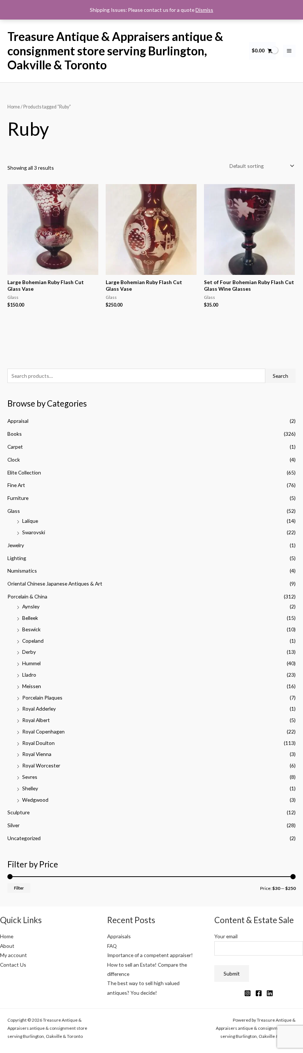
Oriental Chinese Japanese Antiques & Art (54, 583)
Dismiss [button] (204, 10)
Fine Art (16, 485)
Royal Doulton (38, 743)
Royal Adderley (39, 708)
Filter (19, 887)
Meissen (31, 686)
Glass (13, 511)
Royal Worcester (41, 765)
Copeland (33, 641)
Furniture (17, 498)
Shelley (30, 788)
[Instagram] (247, 993)
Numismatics (22, 570)
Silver (13, 825)
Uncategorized (24, 838)
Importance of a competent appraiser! (150, 955)
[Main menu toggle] (289, 51)
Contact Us (13, 964)
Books (14, 434)
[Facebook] (258, 993)
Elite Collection (24, 472)
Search (280, 376)
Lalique (30, 521)
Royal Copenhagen (43, 731)
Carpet (15, 446)
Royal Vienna (36, 754)
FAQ (112, 946)
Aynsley (31, 606)
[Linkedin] (269, 993)
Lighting (16, 558)
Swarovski (33, 532)
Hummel (31, 663)
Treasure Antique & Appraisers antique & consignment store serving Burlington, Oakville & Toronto (115, 50)
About (7, 946)
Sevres (29, 777)
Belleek (30, 618)
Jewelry (15, 545)
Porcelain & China (27, 596)
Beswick (31, 629)
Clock (13, 459)
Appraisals (119, 936)
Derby (29, 652)
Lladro (29, 674)
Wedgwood (35, 800)
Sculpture (18, 812)
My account (13, 955)
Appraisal (17, 421)
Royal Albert (36, 720)
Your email (226, 936)
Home (13, 107)
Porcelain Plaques (42, 697)
